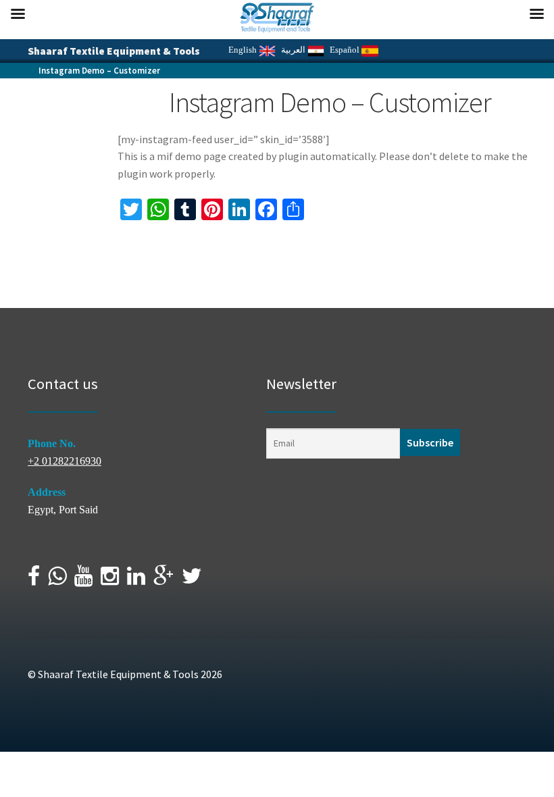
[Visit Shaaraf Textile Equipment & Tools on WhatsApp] (57, 580)
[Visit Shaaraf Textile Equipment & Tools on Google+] (163, 580)
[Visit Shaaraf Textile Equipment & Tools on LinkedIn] (136, 580)
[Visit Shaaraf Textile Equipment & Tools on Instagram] (110, 580)
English (243, 50)
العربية (294, 50)
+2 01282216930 (64, 461)
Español (345, 50)
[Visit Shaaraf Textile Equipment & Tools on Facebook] (34, 580)
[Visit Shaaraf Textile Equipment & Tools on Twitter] (192, 580)
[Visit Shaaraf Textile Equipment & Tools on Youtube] (83, 580)
